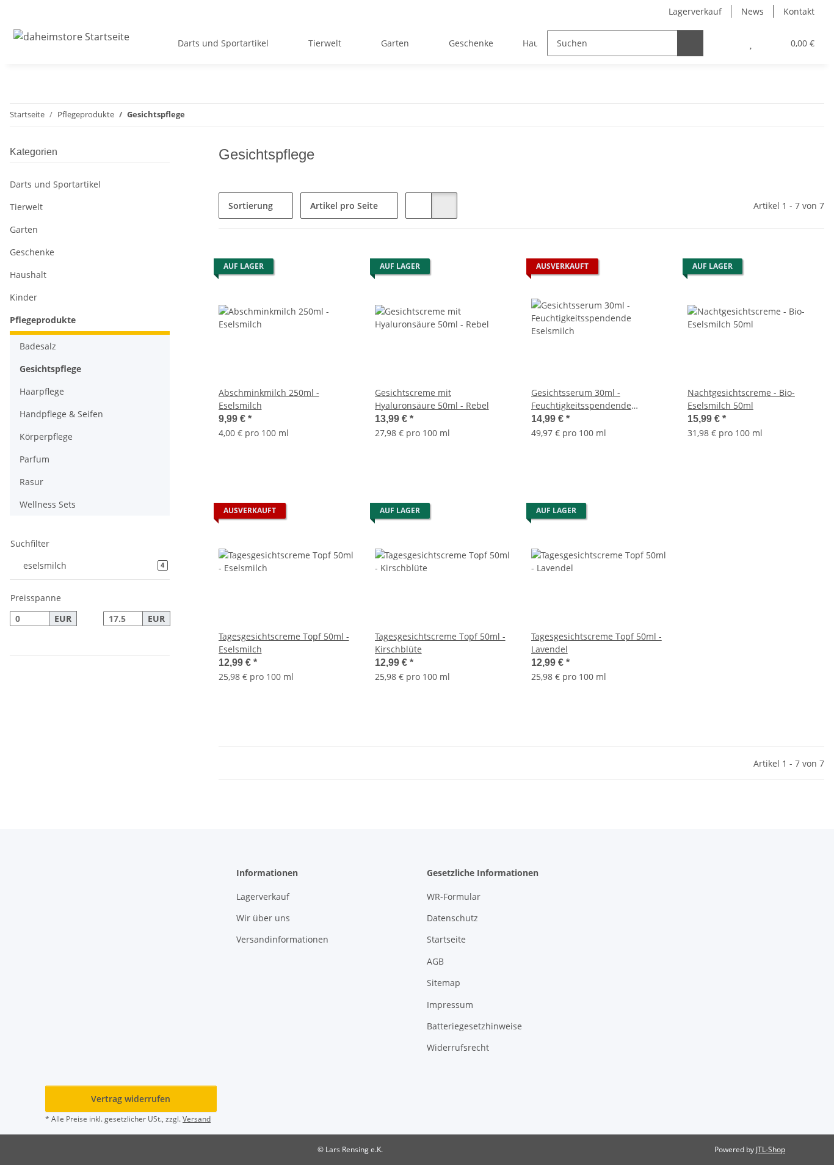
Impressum (450, 1004)
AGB (435, 961)
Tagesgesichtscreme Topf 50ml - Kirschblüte (440, 642)
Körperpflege (46, 436)
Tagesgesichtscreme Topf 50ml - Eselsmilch (284, 642)
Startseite (446, 939)
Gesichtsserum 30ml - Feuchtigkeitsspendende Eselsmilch (581, 399)
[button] (726, 43)
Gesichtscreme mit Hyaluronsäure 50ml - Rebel (432, 399)
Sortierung (250, 205)
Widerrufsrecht (458, 1047)
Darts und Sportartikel (55, 184)
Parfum (34, 459)
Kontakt (798, 11)
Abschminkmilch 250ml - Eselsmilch (269, 399)
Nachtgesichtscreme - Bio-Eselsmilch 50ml (741, 399)
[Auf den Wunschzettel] (334, 269)
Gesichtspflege (50, 368)
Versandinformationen (282, 939)
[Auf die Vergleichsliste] (302, 269)
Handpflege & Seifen (61, 414)
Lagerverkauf (695, 11)
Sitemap (443, 982)
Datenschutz (452, 918)
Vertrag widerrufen (130, 1099)
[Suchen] (690, 43)
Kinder (23, 297)
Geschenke (32, 252)
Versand (197, 1119)
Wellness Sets (48, 504)
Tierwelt (26, 207)
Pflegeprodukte (43, 320)
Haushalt (28, 274)
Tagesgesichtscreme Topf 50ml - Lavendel (596, 642)
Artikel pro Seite (344, 205)
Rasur (31, 482)
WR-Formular (453, 896)
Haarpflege (42, 391)
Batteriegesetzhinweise (474, 1026)
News (752, 11)
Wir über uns (263, 918)
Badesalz (38, 346)
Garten (24, 229)
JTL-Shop (770, 1149)
